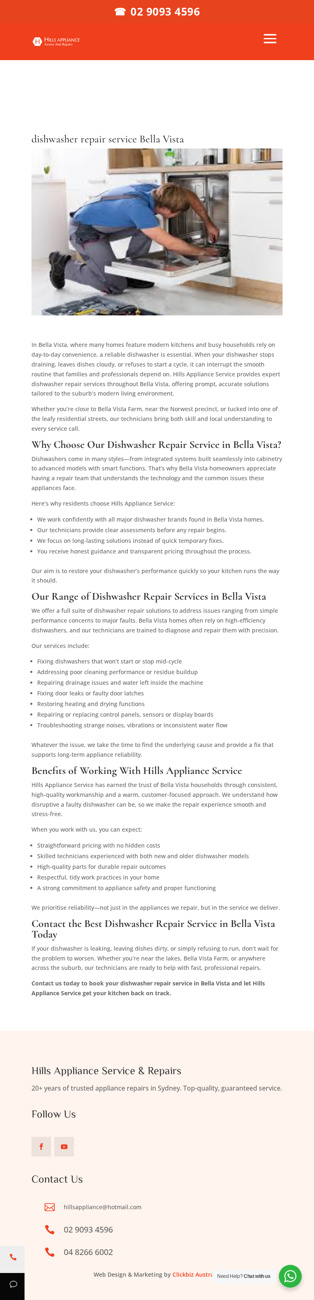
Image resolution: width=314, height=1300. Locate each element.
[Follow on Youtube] (64, 1146)
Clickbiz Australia (196, 1274)
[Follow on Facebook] (41, 1146)
